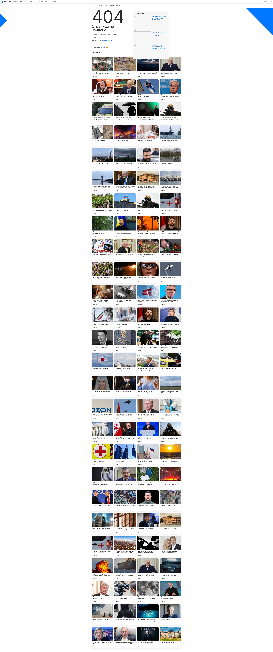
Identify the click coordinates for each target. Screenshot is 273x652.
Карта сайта (269, 651)
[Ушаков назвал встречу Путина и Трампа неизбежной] (102, 500)
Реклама (12, 651)
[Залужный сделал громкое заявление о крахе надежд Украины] (148, 523)
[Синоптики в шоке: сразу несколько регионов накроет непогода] (170, 500)
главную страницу (107, 40)
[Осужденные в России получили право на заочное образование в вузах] (125, 523)
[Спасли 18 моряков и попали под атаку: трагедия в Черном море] (148, 67)
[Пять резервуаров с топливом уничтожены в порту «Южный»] (170, 181)
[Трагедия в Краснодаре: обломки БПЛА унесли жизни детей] (102, 113)
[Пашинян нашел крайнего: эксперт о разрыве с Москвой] (125, 364)
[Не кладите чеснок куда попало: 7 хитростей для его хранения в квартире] (102, 272)
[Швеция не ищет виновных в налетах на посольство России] (170, 523)
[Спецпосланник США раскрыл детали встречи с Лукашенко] (125, 455)
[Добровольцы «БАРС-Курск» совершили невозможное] (148, 546)
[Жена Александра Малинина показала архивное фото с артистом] (170, 546)
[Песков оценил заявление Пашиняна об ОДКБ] (102, 592)
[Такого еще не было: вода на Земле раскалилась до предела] (170, 455)
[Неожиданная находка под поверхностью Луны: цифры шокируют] (148, 592)
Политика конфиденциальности (238, 651)
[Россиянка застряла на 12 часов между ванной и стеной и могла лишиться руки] (170, 409)
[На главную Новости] (7, 1)
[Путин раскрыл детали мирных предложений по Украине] (148, 432)
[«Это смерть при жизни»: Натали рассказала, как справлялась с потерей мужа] (102, 386)
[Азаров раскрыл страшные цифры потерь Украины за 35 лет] (125, 181)
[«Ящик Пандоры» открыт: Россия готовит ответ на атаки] (125, 204)
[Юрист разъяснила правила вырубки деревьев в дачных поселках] (102, 295)
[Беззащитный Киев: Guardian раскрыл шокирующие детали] (125, 158)
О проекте (215, 651)
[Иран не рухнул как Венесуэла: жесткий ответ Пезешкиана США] (125, 432)
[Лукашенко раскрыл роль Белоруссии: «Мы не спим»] (148, 569)
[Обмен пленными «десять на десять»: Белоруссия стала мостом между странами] (125, 409)
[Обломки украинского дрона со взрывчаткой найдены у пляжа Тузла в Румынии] (102, 181)
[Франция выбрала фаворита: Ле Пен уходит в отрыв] (102, 637)
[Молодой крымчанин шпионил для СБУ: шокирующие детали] (170, 432)
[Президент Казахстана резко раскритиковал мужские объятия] (170, 90)
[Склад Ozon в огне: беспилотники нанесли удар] (102, 409)
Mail (2, 651)
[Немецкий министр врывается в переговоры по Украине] (170, 295)
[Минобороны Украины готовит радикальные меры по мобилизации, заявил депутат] (102, 432)
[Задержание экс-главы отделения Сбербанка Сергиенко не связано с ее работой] (125, 614)
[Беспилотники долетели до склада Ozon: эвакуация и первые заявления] (170, 113)
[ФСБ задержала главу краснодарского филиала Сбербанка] (102, 478)
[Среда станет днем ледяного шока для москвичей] (102, 227)
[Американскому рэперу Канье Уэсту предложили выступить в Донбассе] (170, 478)
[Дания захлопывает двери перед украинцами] (148, 295)
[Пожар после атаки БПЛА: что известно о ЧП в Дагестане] (102, 614)
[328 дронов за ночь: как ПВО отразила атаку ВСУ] (125, 272)
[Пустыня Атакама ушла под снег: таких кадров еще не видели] (125, 546)
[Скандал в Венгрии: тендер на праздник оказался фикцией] (148, 364)
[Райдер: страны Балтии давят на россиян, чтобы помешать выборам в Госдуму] (148, 455)
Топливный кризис (115, 5)
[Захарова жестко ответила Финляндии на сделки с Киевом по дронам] (170, 318)
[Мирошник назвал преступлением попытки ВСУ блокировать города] (170, 614)
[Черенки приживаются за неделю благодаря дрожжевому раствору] (102, 204)
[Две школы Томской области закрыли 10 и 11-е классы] (148, 478)
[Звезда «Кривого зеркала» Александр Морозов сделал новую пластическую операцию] (102, 90)
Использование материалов (252, 651)
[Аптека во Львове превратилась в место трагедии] (102, 249)
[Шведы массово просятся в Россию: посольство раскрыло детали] (148, 181)
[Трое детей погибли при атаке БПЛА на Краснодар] (102, 546)
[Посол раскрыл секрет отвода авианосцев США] (170, 135)
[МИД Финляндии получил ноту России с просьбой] (148, 90)
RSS (211, 651)
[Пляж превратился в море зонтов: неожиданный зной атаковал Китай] (125, 500)
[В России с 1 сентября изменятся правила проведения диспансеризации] (125, 318)
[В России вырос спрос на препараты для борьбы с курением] (148, 386)
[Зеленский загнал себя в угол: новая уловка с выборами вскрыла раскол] (148, 500)
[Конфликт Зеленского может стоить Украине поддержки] (148, 113)
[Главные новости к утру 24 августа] (170, 364)
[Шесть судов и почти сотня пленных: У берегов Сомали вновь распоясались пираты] (125, 569)
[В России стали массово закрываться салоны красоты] (148, 135)
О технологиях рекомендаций (225, 651)
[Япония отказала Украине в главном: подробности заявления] (102, 364)
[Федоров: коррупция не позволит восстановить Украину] (170, 592)
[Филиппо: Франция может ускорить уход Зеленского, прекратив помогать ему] (148, 318)
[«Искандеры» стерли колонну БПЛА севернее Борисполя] (170, 386)
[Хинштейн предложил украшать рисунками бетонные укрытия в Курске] (125, 478)
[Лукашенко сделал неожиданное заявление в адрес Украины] (170, 67)
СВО (106, 5)
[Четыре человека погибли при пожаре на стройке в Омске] (170, 569)
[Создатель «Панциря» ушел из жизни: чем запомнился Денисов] (170, 249)
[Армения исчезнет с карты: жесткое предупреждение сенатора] (125, 341)
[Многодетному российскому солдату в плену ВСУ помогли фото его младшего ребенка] (102, 67)
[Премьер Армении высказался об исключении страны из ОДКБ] (125, 637)
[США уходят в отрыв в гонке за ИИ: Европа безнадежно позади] (148, 614)
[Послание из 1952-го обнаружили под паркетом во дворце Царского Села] (125, 67)
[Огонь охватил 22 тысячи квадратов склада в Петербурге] (148, 227)
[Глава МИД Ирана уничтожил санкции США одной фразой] (102, 318)
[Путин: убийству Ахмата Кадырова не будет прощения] (125, 90)
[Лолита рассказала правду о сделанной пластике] (148, 637)
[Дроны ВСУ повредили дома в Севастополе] (125, 295)
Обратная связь (262, 651)
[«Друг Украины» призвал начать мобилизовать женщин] (125, 249)
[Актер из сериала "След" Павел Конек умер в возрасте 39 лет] (102, 341)
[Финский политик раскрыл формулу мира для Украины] (125, 227)
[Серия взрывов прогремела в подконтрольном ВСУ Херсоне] (102, 569)
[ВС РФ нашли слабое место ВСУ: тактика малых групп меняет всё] (170, 227)
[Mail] (2, 1)
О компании (6, 651)
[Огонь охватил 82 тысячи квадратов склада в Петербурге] (125, 135)
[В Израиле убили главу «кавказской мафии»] (102, 455)
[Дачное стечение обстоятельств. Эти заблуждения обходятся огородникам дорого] (148, 249)
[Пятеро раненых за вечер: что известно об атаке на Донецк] (170, 204)
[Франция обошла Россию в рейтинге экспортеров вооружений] (170, 272)
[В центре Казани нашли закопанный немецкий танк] (102, 135)
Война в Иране (98, 5)
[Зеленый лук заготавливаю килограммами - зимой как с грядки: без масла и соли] (170, 341)
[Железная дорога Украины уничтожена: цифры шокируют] (102, 158)
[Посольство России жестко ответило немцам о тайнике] (170, 637)
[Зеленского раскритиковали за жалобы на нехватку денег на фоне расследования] (148, 158)
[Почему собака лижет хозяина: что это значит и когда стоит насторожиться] (102, 523)
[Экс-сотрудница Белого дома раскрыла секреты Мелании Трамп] (148, 272)
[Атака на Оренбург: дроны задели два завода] (148, 204)
